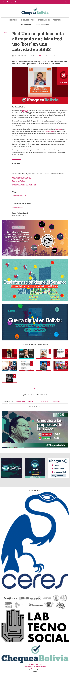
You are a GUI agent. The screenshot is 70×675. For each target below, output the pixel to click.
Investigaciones (44, 20)
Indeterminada (18, 207)
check (5, 32)
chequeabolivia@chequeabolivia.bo (35, 666)
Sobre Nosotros (42, 25)
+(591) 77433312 (35, 668)
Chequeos (13, 20)
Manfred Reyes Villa (19, 196)
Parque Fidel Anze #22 (35, 664)
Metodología (26, 25)
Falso (40, 56)
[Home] (35, 11)
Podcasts (57, 20)
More (34, 389)
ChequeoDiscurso (28, 20)
